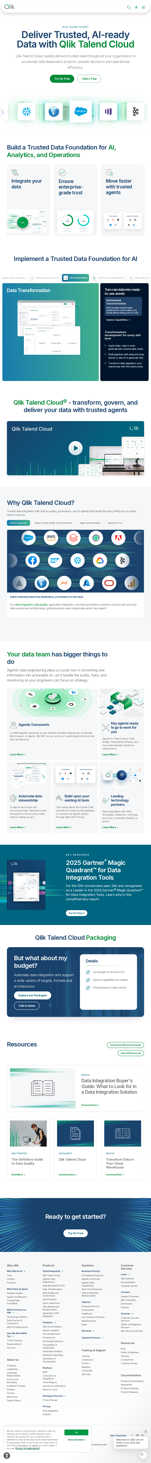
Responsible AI (14, 1344)
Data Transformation (52, 1289)
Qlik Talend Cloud (51, 1275)
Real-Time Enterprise (92, 1289)
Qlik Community (128, 1300)
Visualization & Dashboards (50, 1346)
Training (86, 1356)
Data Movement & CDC (54, 1285)
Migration (86, 1367)
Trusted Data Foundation (13, 1302)
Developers (126, 1303)
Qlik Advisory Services (132, 1331)
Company (11, 1365)
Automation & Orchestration (49, 1360)
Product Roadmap (129, 1388)
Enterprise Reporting (53, 1355)
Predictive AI (49, 1337)
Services (11, 1348)
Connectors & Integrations (49, 1377)
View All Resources (131, 1053)
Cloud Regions (50, 1382)
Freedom (11, 1282)
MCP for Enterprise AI (17, 1327)
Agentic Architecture (17, 1297)
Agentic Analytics (51, 1330)
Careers (11, 1393)
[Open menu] (143, 7)
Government (88, 1310)
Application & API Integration (51, 1314)
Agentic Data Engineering (49, 1280)
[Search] (129, 7)
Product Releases (129, 1392)
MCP (45, 1372)
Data (51, 1271)
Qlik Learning (127, 1278)
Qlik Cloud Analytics (52, 1326)
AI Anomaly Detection (53, 1341)
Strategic (53, 1396)
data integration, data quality (31, 604)
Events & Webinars (130, 1352)
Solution (91, 1337)
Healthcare (87, 1313)
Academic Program (16, 1386)
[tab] (18, 523)
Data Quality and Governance (51, 1294)
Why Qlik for (14, 1271)
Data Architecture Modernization (90, 1294)
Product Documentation (132, 1381)
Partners (11, 1389)
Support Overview (130, 1296)
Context (11, 1279)
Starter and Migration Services (131, 1326)
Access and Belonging (12, 1381)
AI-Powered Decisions (92, 1275)
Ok (76, 1432)
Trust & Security (14, 1340)
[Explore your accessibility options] (7, 1455)
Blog (123, 1348)
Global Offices (14, 1400)
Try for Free (62, 78)
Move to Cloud (50, 1389)
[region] (47, 1439)
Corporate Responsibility (13, 1374)
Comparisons (127, 1359)
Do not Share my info (98, 1444)
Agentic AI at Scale (91, 1279)
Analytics (47, 1414)
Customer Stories (129, 1286)
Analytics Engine (15, 1293)
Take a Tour (89, 78)
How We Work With (17, 1334)
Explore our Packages (32, 995)
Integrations (126, 1384)
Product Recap (50, 1400)
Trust (9, 1275)
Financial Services (90, 1306)
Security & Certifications (54, 1386)
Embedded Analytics (53, 1351)
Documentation (128, 1282)
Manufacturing (89, 1321)
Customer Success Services (130, 1319)
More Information (76, 1439)
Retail (84, 1324)
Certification (87, 1359)
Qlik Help (86, 1374)
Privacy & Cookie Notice (27, 1448)
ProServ (86, 1363)
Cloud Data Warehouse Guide (125, 1045)
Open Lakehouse (51, 1303)
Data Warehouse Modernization (51, 1308)
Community (87, 1370)
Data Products (49, 1299)
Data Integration (50, 1410)
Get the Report (76, 913)
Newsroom (12, 1397)
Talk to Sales (26, 1005)
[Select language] (136, 7)
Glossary (125, 1356)
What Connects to (16, 1311)
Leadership (12, 1369)
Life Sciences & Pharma (93, 1317)
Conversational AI (51, 1334)
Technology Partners (17, 1317)
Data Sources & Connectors (14, 1322)
